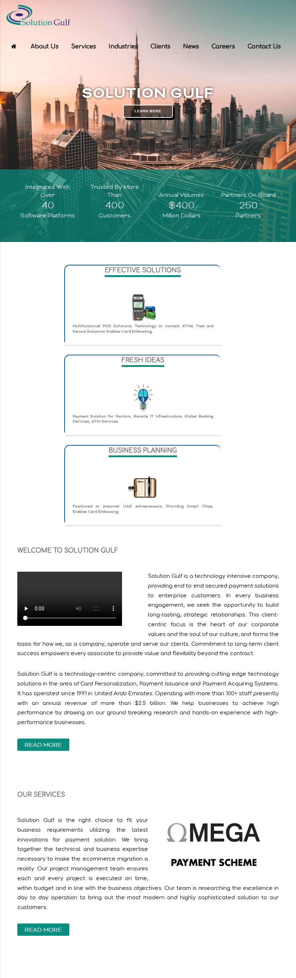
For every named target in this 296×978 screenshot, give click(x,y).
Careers (223, 46)
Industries (123, 46)
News (191, 46)
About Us (44, 46)
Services (83, 46)
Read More (43, 745)
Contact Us (264, 46)
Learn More (148, 111)
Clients (160, 46)
